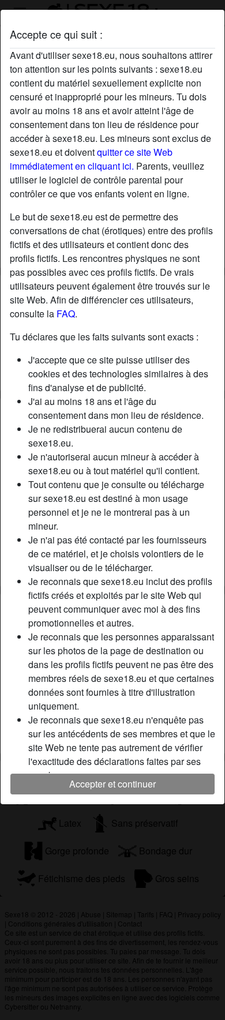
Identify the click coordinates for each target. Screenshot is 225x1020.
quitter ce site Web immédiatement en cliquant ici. (91, 158)
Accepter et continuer (112, 783)
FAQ (66, 313)
